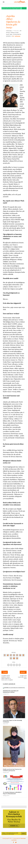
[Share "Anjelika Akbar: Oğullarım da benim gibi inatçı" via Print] (17, 658)
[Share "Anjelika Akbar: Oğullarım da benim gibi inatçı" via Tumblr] (14, 655)
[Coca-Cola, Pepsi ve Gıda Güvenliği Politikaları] (14, 707)
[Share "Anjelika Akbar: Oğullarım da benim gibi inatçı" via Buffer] (23, 655)
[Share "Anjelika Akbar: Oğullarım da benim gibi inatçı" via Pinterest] (17, 655)
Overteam (23, 838)
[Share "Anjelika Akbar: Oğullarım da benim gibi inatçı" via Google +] (10, 655)
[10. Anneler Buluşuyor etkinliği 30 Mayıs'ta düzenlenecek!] (14, 782)
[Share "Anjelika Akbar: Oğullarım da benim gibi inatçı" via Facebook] (4, 655)
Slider (11, 34)
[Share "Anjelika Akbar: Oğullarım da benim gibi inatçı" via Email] (14, 658)
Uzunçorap (9, 30)
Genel (7, 34)
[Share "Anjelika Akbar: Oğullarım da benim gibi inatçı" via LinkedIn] (20, 655)
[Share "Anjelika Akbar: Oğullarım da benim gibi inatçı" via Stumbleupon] (10, 658)
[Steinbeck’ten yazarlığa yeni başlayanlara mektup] (14, 687)
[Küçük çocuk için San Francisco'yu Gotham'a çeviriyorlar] (14, 746)
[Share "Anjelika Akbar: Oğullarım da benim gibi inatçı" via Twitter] (7, 655)
